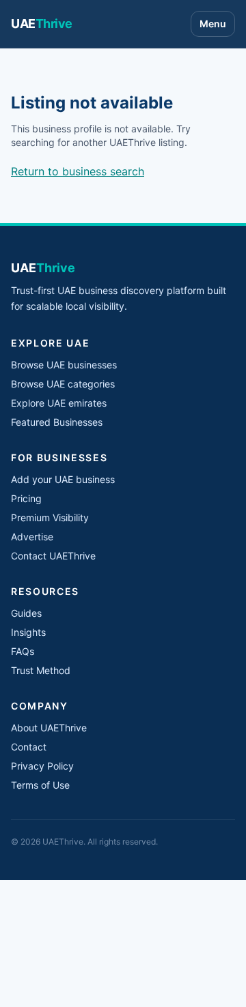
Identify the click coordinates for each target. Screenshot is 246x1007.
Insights (28, 632)
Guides (26, 613)
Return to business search (77, 171)
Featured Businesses (56, 422)
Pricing (26, 498)
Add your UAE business (63, 479)
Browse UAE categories (63, 384)
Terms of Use (40, 785)
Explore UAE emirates (59, 403)
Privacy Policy (42, 766)
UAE (41, 23)
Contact (28, 747)
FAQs (22, 651)
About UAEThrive (49, 727)
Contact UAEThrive (53, 555)
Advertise (32, 536)
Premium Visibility (50, 517)
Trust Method (40, 670)
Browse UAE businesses (64, 364)
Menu (213, 23)
